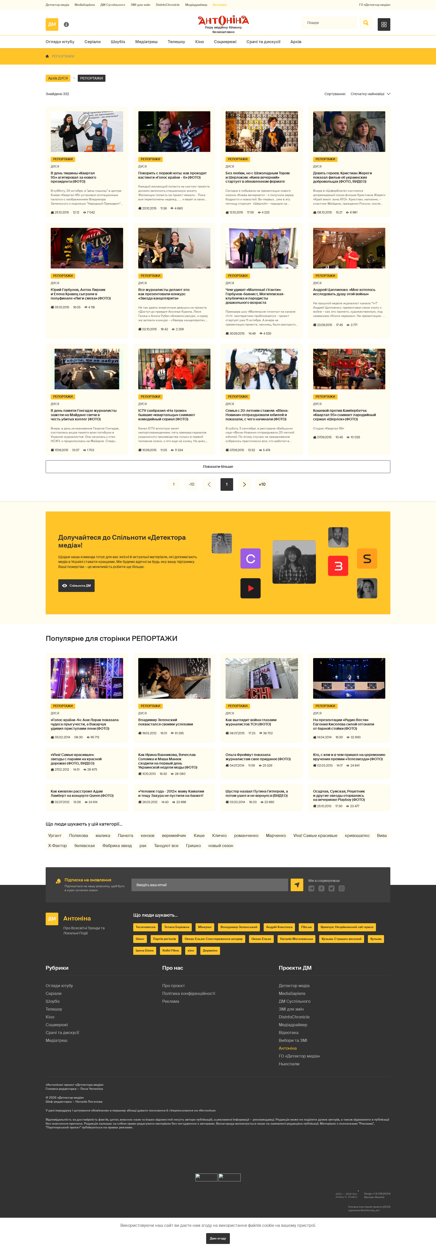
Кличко (219, 835)
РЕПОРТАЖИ (91, 78)
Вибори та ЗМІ (293, 1040)
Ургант (55, 835)
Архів (296, 41)
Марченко (276, 835)
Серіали (93, 41)
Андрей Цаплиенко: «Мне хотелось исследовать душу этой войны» (344, 292)
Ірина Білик (145, 950)
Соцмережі (225, 41)
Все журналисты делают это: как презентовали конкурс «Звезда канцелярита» (164, 294)
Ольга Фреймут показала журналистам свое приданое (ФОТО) (258, 757)
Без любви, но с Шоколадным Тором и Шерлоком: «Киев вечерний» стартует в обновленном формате (258, 177)
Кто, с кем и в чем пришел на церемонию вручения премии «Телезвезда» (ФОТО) (349, 757)
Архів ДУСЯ (58, 78)
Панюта (125, 835)
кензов (147, 835)
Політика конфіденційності (188, 993)
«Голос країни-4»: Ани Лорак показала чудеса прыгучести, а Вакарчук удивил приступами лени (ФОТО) (85, 724)
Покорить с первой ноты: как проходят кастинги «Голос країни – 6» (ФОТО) (172, 175)
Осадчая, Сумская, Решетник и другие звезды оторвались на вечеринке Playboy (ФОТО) (339, 795)
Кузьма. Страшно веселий (342, 939)
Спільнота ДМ (80, 586)
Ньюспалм (289, 1064)
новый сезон (220, 845)
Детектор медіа (57, 5)
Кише (199, 835)
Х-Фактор (57, 845)
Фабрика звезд (117, 845)
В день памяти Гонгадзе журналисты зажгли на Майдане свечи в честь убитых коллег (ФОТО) (84, 415)
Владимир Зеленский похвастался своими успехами (165, 722)
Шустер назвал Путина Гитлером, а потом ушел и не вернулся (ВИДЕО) (257, 793)
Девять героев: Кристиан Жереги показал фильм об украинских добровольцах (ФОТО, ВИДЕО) (342, 177)
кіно (191, 950)
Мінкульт (205, 927)
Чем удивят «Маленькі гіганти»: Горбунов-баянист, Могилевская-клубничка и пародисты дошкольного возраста (255, 296)
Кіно (199, 41)
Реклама (170, 1001)
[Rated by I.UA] (206, 1176)
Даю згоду (218, 1238)
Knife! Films (170, 950)
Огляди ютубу (60, 41)
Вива (382, 835)
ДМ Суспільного (112, 5)
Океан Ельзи (261, 939)
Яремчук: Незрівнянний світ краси (346, 927)
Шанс (140, 939)
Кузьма (376, 939)
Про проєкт (173, 985)
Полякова (78, 835)
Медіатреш (146, 41)
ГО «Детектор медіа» (374, 5)
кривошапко (357, 835)
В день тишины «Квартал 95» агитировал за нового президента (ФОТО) (73, 177)
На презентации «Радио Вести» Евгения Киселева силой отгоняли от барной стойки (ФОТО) (343, 724)
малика (103, 835)
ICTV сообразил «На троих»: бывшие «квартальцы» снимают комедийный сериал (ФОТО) (166, 415)
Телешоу (176, 41)
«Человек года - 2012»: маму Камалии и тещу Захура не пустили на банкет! (171, 793)
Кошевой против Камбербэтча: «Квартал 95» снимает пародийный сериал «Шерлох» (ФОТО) (344, 415)
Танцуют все (166, 845)
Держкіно (210, 950)
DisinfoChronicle (168, 5)
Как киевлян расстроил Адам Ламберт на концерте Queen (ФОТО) (82, 793)
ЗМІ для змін (140, 5)
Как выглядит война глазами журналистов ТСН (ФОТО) (251, 722)
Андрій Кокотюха (279, 927)
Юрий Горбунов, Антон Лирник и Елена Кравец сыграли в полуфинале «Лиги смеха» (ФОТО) (81, 294)
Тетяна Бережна (176, 927)
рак (143, 845)
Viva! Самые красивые (315, 835)
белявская (84, 845)
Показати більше (218, 466)
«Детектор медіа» (70, 1098)
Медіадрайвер (196, 5)
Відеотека (288, 1032)
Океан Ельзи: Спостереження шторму (214, 939)
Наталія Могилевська (296, 939)
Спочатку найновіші (367, 94)
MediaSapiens (85, 5)
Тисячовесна (145, 927)
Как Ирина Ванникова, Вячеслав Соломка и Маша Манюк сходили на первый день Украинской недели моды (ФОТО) (167, 761)
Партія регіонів (164, 939)
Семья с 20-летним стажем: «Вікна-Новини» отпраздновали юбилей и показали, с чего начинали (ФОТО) (257, 415)
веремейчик (174, 835)
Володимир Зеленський (239, 927)
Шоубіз (118, 41)
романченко (246, 835)
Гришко (193, 845)
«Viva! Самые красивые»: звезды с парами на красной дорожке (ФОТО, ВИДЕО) (76, 759)
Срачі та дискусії (263, 41)
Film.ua (306, 927)
